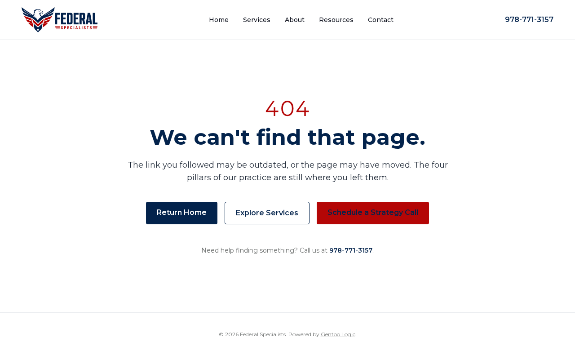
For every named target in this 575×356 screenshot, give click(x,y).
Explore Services (267, 213)
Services (256, 20)
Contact (381, 20)
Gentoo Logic (338, 334)
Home (219, 20)
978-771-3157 (529, 19)
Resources (336, 20)
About (295, 20)
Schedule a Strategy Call (372, 212)
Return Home (182, 212)
